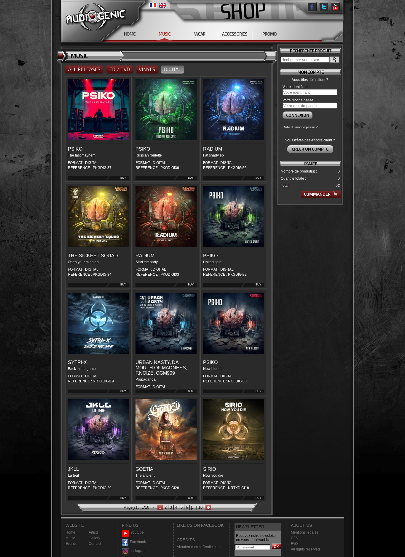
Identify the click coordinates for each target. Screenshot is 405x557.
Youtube (137, 532)
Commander (317, 194)
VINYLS (147, 69)
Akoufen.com (187, 547)
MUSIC (164, 33)
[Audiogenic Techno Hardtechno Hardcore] (94, 15)
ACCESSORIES (234, 33)
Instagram (138, 551)
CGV (295, 538)
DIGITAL (172, 69)
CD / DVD (119, 69)
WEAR (199, 33)
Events (71, 544)
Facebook (138, 542)
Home (70, 532)
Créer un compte (310, 148)
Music (70, 538)
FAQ (294, 544)
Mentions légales (304, 532)
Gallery (94, 538)
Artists (93, 532)
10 (200, 507)
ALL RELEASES (84, 69)
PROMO (269, 33)
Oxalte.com (212, 547)
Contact (95, 544)
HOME (129, 33)
